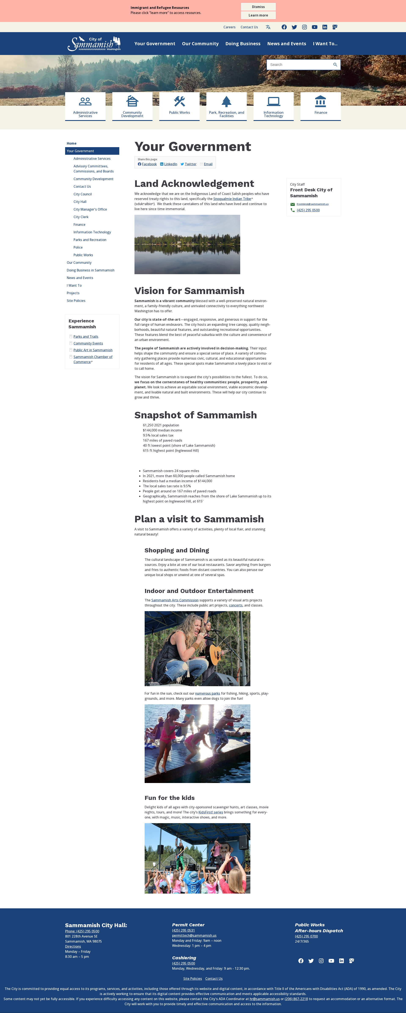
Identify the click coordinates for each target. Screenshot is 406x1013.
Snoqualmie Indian (232, 198)
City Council (83, 194)
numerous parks (207, 693)
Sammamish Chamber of (93, 359)
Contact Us (249, 27)
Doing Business (243, 44)
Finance (79, 224)
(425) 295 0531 (183, 930)
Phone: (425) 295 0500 (82, 931)
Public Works (83, 255)
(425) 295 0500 (308, 210)
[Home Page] (89, 43)
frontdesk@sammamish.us (313, 203)
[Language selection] (268, 27)
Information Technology (92, 232)
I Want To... (325, 44)
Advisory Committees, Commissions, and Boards (94, 169)
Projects (73, 293)
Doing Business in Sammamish (90, 270)
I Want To (74, 285)
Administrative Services (92, 158)
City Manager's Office (90, 209)
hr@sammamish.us (265, 999)
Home (72, 143)
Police (78, 247)
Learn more (258, 15)
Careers (230, 27)
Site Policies (76, 300)
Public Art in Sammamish (93, 350)
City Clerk (81, 217)
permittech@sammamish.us (194, 935)
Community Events (88, 343)
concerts (236, 605)
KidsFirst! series (211, 812)
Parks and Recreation (90, 239)
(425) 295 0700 (306, 936)
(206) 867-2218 (296, 999)
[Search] (335, 65)
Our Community (200, 44)
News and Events (286, 44)
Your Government (154, 44)
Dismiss (258, 6)
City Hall (80, 201)
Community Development (94, 179)
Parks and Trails (86, 336)
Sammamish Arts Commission (175, 600)
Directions (73, 946)
